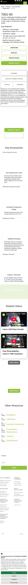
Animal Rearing (17, 485)
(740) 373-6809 (9, 551)
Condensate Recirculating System (19, 495)
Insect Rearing (17, 483)
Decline (14, 576)
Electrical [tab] (7, 84)
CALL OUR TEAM (14, 135)
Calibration (11, 419)
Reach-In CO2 (3, 496)
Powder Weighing (4, 509)
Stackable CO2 (3, 493)
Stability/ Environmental (5, 480)
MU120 (1, 522)
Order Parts (14, 391)
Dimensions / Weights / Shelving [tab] (14, 78)
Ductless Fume (3, 504)
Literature (14, 47)
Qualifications (12, 440)
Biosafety (2, 521)
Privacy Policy (14, 582)
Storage (2, 511)
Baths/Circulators (18, 492)
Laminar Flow (3, 506)
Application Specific (4, 508)
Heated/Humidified (4, 494)
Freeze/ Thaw (3, 483)
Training (9, 436)
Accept (14, 572)
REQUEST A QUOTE (14, 130)
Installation (10, 415)
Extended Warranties (15, 424)
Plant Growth (17, 481)
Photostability (3, 485)
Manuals (14, 53)
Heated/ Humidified (4, 482)
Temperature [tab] (20, 84)
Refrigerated (3, 491)
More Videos (14, 362)
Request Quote (14, 63)
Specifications (14, 58)
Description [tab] (14, 73)
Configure (14, 579)
